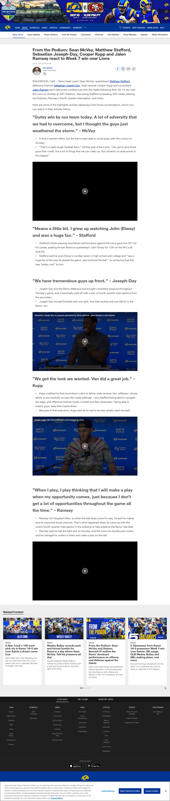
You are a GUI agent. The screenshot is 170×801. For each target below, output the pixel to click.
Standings (33, 718)
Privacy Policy (57, 798)
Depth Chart (11, 716)
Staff (11, 725)
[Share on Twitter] (123, 70)
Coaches (11, 720)
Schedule (33, 707)
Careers (11, 744)
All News (57, 712)
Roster (11, 712)
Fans (106, 735)
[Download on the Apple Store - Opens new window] (75, 766)
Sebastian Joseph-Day (67, 85)
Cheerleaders (82, 731)
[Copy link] (134, 69)
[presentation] (166, 688)
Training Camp (57, 740)
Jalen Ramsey (41, 89)
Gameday (106, 727)
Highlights (82, 727)
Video (82, 707)
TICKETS (132, 707)
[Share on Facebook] (118, 70)
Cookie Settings (108, 791)
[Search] (120, 27)
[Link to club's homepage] (7, 27)
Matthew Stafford (120, 81)
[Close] (166, 791)
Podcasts (57, 729)
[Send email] (128, 70)
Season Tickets (131, 718)
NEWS (57, 707)
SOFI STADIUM (158, 707)
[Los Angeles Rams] (85, 778)
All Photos (106, 712)
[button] (85, 191)
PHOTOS (106, 707)
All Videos (82, 712)
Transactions (11, 740)
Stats (11, 729)
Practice (106, 731)
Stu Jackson (47, 68)
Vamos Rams (57, 720)
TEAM (11, 707)
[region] (85, 791)
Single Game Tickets (132, 722)
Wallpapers (106, 751)
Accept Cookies (152, 791)
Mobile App (57, 725)
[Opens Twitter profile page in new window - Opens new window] (44, 73)
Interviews (82, 722)
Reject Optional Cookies (130, 791)
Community (57, 716)
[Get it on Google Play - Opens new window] (93, 767)
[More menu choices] (85, 27)
